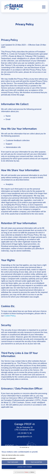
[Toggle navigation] (44, 7)
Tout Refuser (12, 462)
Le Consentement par (24, 472)
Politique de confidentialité (9, 458)
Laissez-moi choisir (24, 467)
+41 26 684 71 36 (24, 433)
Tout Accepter (36, 462)
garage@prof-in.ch (24, 436)
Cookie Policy (9, 316)
